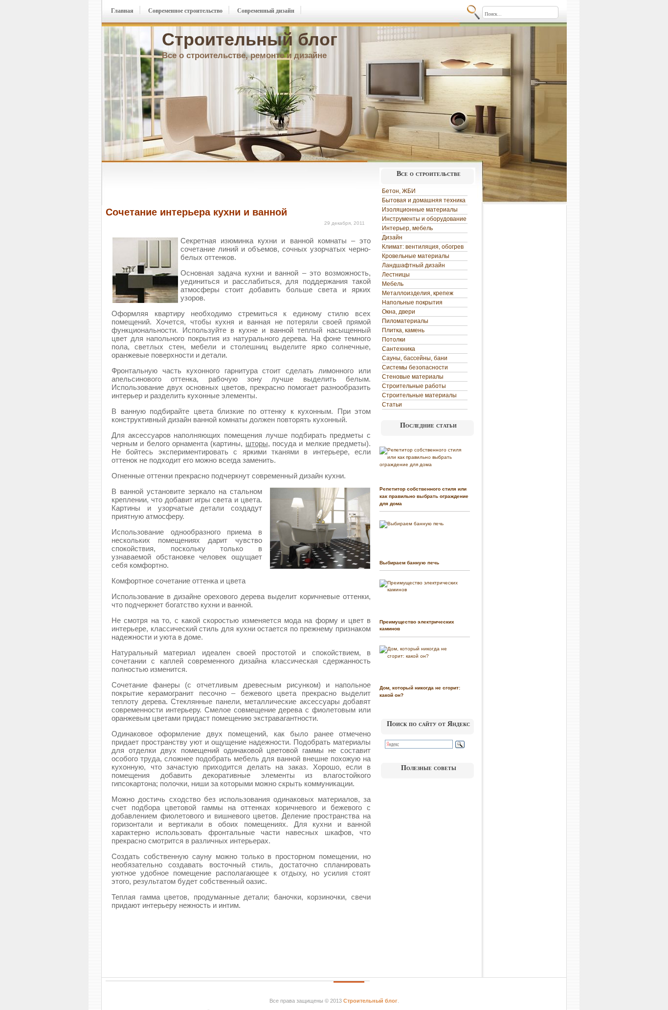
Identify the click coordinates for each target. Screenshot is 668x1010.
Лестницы (396, 274)
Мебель (392, 283)
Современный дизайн (265, 10)
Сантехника (398, 348)
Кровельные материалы (415, 256)
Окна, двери (398, 311)
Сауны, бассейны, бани (414, 358)
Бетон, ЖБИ (399, 191)
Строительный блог (249, 39)
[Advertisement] (220, 184)
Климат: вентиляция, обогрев (423, 246)
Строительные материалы (419, 395)
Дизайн (392, 237)
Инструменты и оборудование (424, 218)
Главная (122, 10)
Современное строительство (185, 10)
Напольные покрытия (412, 302)
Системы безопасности (415, 367)
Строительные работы (414, 386)
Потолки (393, 339)
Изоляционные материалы (420, 209)
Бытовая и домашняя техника (424, 200)
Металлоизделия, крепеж (417, 293)
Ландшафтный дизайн (413, 265)
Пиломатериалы (405, 321)
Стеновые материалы (413, 376)
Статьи (392, 404)
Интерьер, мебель (407, 228)
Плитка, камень (403, 330)
